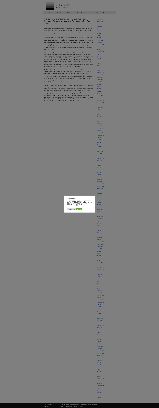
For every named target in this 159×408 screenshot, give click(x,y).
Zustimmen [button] (79, 209)
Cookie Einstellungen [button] (71, 209)
